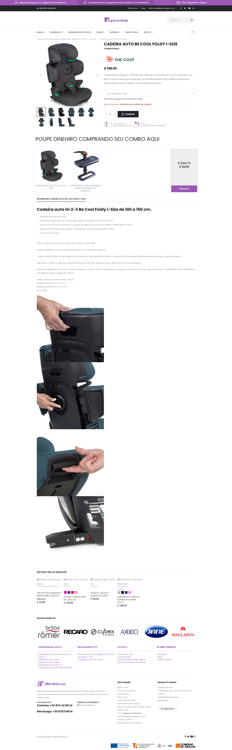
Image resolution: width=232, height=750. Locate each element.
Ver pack (184, 188)
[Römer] (49, 632)
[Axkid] (129, 632)
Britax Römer (122, 586)
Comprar (130, 114)
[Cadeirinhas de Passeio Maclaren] (183, 632)
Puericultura (163, 700)
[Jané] (156, 632)
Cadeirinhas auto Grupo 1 (49, 662)
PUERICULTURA (131, 32)
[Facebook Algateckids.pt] (181, 8)
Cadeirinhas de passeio (168, 697)
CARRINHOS (114, 32)
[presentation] (40, 74)
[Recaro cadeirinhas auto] (76, 632)
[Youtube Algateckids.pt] (189, 8)
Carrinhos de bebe (125, 654)
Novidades (161, 654)
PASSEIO (100, 32)
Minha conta (132, 8)
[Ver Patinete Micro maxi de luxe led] (76, 579)
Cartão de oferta (164, 659)
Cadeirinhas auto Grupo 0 (49, 659)
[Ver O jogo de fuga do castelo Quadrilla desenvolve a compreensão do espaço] (102, 579)
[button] (193, 32)
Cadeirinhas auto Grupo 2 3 (50, 665)
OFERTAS (147, 32)
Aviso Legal (122, 697)
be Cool (93, 39)
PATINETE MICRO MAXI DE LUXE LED (75, 598)
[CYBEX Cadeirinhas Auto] (102, 632)
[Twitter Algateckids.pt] (185, 8)
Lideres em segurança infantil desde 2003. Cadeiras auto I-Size (62, 39)
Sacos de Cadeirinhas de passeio (131, 662)
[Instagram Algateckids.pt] (193, 8)
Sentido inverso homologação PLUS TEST (96, 654)
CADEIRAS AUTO (56, 32)
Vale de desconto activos (128, 703)
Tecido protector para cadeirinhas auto (55, 667)
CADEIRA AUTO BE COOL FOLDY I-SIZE (113, 39)
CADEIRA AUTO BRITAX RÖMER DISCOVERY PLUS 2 (128, 599)
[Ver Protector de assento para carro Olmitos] (49, 579)
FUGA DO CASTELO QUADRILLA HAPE (99, 594)
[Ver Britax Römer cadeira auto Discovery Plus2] (129, 579)
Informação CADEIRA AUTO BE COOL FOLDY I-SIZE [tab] (61, 199)
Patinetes (67, 586)
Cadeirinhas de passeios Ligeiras (131, 659)
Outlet (159, 657)
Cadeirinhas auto (165, 687)
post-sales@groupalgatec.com (163, 8)
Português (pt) (167, 709)
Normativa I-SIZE (85, 657)
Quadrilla (94, 586)
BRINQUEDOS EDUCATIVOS (80, 32)
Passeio (122, 647)
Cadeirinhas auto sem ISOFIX (90, 659)
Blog (143, 8)
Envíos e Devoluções (126, 690)
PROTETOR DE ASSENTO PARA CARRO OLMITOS (49, 594)
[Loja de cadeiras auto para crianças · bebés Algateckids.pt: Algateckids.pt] (116, 20)
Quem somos (123, 694)
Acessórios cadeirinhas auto (48, 586)
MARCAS (40, 32)
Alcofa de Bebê (124, 657)
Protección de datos (126, 700)
